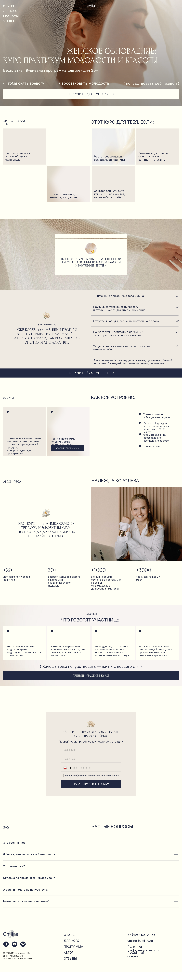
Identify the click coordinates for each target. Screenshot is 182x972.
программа (12, 15)
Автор (69, 952)
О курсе (70, 935)
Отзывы (70, 958)
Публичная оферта (135, 954)
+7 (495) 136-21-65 (141, 935)
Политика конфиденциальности (143, 948)
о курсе (9, 6)
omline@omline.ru (140, 941)
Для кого (71, 941)
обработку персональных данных (101, 775)
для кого (10, 11)
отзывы (9, 20)
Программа (73, 946)
